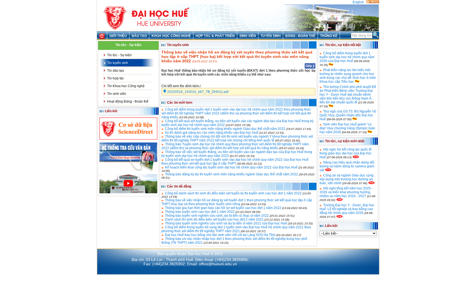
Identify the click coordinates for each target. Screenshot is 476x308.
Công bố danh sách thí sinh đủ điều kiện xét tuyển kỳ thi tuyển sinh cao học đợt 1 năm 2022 (233, 193)
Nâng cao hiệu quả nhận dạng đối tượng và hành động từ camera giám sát (347, 166)
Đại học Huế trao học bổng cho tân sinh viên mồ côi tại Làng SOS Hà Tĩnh (220, 235)
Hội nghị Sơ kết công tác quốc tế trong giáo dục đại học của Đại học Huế (346, 153)
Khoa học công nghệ (171, 36)
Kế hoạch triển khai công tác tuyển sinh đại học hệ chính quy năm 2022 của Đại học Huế (231, 167)
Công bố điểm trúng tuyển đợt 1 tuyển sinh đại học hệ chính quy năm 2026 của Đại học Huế (347, 57)
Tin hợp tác (115, 78)
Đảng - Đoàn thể (300, 36)
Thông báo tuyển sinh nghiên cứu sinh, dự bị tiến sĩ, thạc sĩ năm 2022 (217, 216)
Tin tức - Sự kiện (119, 55)
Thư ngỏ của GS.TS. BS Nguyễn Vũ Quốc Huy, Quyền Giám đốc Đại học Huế (348, 115)
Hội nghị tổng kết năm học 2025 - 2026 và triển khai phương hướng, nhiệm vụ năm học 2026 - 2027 (346, 192)
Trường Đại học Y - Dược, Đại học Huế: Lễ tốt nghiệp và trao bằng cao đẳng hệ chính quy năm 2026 (347, 209)
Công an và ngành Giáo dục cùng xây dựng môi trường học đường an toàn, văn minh (347, 179)
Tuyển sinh (271, 36)
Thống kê (328, 36)
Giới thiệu (118, 36)
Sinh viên (247, 36)
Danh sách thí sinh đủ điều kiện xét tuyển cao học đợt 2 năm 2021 (214, 219)
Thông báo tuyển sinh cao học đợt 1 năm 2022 (200, 212)
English (358, 2)
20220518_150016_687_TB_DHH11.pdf (197, 92)
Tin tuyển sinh (117, 63)
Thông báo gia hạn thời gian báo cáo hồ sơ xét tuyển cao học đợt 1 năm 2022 (223, 208)
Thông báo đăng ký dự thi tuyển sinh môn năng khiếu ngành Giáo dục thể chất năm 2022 (231, 174)
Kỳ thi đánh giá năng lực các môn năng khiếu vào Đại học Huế (211, 133)
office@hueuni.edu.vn (218, 264)
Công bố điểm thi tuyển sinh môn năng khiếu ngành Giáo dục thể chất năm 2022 (225, 129)
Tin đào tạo (115, 71)
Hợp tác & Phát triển (215, 36)
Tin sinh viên (116, 94)
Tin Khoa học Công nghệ (126, 86)
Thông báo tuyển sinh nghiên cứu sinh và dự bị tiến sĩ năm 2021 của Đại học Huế (226, 223)
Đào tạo (139, 36)
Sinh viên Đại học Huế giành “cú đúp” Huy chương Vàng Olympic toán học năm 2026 (347, 128)
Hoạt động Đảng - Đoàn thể (127, 101)
